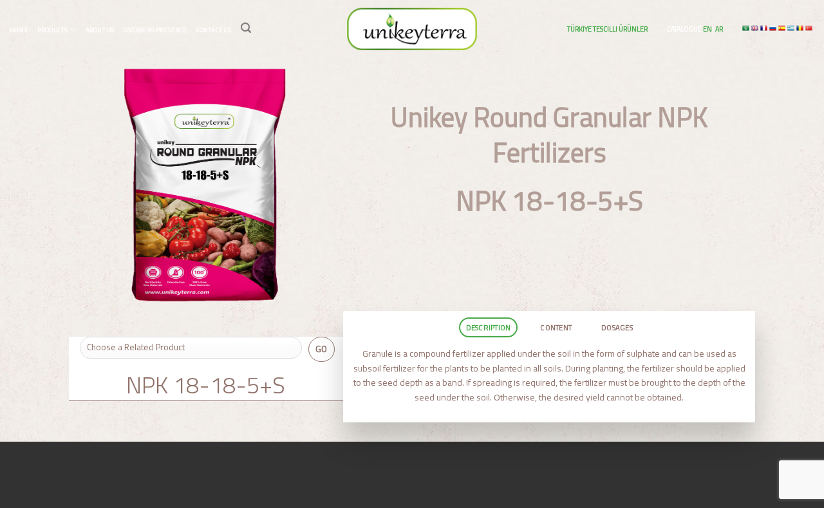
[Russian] (773, 28)
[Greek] (791, 28)
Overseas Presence (155, 29)
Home (19, 29)
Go (321, 349)
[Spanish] (782, 28)
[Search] (246, 28)
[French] (764, 28)
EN (707, 29)
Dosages (617, 327)
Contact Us (214, 29)
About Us (100, 29)
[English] (755, 28)
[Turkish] (809, 28)
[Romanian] (800, 28)
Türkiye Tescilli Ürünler (607, 29)
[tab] (488, 327)
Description (488, 327)
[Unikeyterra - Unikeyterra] (412, 29)
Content (556, 327)
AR (718, 29)
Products (52, 30)
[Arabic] (746, 28)
